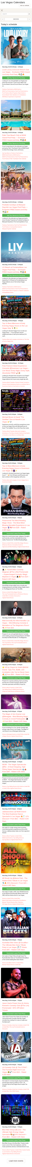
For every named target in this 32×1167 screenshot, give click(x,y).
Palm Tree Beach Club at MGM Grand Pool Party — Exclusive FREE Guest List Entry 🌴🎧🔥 (14, 137)
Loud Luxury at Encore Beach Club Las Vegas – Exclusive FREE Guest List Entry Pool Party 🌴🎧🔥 (16, 72)
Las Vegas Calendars (13, 2)
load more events (16, 1161)
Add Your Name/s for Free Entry (16, 78)
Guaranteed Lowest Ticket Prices (16, 582)
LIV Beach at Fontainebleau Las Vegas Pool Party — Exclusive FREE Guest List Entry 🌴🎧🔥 (14, 269)
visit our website (24, 5)
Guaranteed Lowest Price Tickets (16, 533)
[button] (2, 10)
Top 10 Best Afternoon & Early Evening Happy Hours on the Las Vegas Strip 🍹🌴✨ (15, 325)
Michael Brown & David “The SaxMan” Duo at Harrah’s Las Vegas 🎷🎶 (13, 419)
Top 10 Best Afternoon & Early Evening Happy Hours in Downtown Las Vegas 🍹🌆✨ (15, 468)
